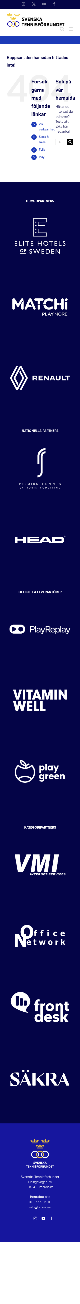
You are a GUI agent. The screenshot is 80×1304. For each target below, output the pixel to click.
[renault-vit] (40, 346)
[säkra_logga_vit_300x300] (40, 1046)
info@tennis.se (40, 1207)
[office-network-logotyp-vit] (40, 904)
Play (41, 157)
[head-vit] (40, 507)
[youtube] (43, 1218)
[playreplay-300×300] (40, 597)
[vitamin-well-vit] (40, 668)
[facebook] (51, 1218)
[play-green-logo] (40, 739)
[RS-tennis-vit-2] (40, 436)
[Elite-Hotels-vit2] (40, 204)
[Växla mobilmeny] (71, 29)
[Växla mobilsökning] (62, 29)
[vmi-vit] (40, 833)
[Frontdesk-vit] (40, 975)
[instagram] (35, 1218)
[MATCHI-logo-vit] (40, 275)
